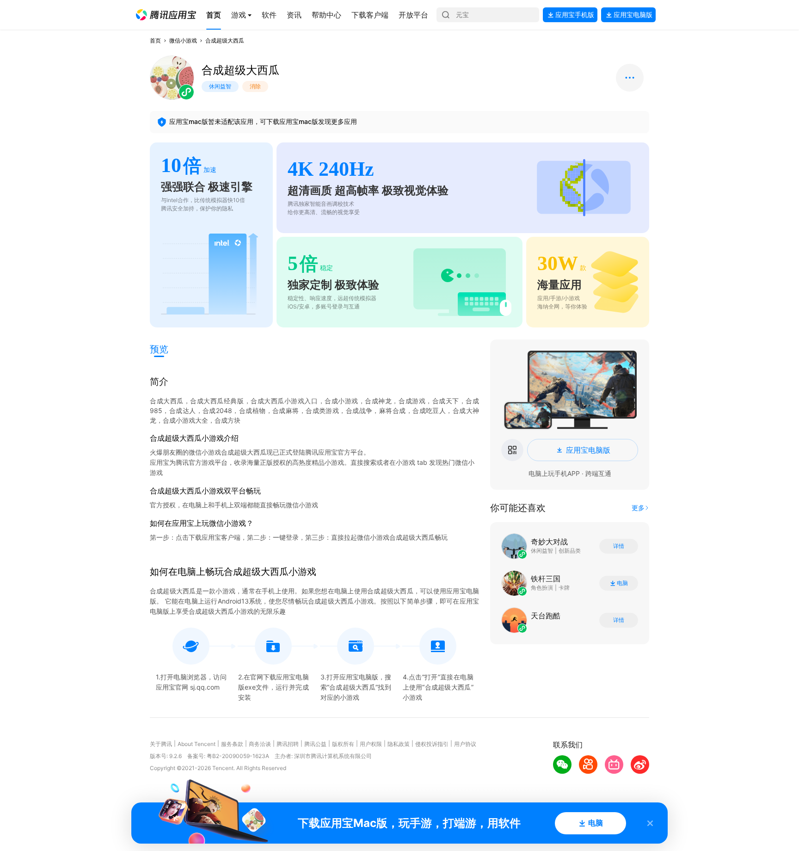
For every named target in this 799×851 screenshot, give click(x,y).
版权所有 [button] (343, 743)
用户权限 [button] (371, 743)
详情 (618, 546)
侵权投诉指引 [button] (432, 743)
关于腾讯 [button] (161, 743)
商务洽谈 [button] (260, 743)
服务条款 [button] (232, 743)
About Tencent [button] (196, 743)
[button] (166, 14)
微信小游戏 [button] (183, 40)
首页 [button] (155, 40)
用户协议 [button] (465, 743)
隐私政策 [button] (398, 743)
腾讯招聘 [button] (288, 743)
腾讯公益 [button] (315, 743)
